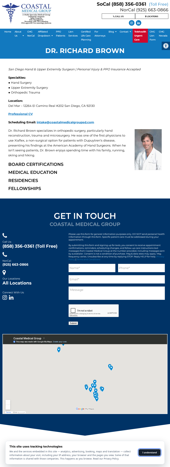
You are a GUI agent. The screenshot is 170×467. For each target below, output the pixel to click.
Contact (124, 31)
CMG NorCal (31, 33)
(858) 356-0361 (29, 246)
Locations (152, 16)
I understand (149, 452)
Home (7, 31)
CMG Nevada (163, 33)
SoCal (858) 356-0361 (132, 4)
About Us (18, 33)
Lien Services (73, 33)
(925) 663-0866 (15, 264)
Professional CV (20, 114)
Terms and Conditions (88, 259)
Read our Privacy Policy (105, 458)
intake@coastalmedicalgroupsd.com (65, 122)
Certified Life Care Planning (86, 35)
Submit (73, 323)
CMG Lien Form (153, 35)
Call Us (119, 16)
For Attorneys (99, 33)
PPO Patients (60, 33)
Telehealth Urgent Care (140, 35)
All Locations (17, 283)
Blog (111, 31)
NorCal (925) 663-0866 (144, 9)
